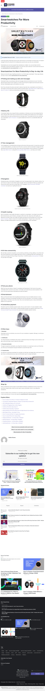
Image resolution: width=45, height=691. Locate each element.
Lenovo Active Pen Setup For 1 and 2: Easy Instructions (19, 509)
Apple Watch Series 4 (32, 88)
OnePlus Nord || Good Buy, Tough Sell (11, 408)
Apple (7, 650)
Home (3, 13)
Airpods (3, 650)
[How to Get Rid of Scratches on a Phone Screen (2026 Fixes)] (37, 492)
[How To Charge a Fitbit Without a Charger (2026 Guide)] (22, 492)
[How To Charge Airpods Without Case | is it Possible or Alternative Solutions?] (4, 527)
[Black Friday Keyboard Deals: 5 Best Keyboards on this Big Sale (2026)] (22, 632)
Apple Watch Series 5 (7, 149)
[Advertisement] (22, 545)
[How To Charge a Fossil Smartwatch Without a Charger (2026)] (7, 492)
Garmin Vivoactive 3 (13, 117)
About (37, 683)
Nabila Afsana (5, 26)
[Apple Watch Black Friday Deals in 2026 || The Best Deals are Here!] (8, 640)
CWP (16, 652)
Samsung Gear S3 (36, 255)
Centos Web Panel (40, 650)
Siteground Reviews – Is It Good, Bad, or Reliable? (13, 417)
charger (3, 652)
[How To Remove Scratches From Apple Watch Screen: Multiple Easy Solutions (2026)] (4, 517)
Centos (34, 650)
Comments (36, 505)
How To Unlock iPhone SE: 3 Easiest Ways (11, 415)
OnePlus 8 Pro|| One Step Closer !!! (10, 406)
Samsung (12, 654)
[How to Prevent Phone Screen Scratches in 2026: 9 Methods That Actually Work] (11, 564)
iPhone (19, 652)
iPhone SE (24, 652)
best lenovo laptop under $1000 (26, 650)
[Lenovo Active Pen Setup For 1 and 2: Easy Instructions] (4, 511)
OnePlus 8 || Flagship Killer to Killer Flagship (12, 405)
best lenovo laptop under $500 (14, 650)
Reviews (26, 683)
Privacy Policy (41, 683)
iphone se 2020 (29, 652)
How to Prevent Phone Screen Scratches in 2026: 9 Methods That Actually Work (11, 573)
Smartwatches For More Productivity (22, 432)
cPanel (12, 652)
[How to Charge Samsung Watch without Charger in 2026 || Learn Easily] (37, 632)
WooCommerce (18, 654)
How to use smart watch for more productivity (22, 429)
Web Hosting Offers (32, 683)
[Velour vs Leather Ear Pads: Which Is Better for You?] (8, 623)
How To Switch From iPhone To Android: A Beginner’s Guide (15, 399)
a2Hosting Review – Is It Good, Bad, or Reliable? (13, 423)
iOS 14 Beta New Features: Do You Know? (11, 403)
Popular (8, 505)
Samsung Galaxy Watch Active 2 (23, 149)
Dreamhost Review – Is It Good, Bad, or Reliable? (13, 421)
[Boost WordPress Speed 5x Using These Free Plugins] (4, 532)
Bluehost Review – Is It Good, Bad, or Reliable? (12, 419)
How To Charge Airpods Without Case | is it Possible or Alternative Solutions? (23, 525)
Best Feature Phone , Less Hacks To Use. (11, 412)
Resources (7, 13)
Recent (21, 505)
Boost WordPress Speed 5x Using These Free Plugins (18, 530)
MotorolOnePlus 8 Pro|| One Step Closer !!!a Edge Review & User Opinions (18, 410)
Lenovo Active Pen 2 (37, 652)
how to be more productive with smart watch (22, 427)
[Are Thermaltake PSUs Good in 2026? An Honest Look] (37, 623)
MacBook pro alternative (6, 654)
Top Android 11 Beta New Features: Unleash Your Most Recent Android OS (18, 401)
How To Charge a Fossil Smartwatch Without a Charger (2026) (7, 498)
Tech (8, 16)
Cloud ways (8, 652)
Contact (18, 683)
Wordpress (24, 654)
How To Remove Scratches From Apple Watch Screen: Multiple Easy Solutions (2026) (25, 515)
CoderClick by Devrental (20, 682)
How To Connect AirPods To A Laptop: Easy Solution (14, 414)
